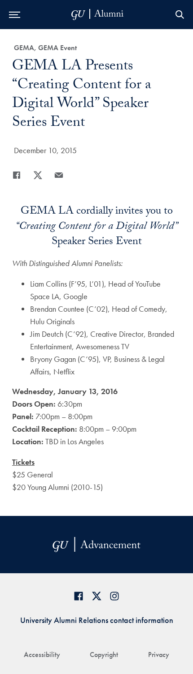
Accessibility (42, 654)
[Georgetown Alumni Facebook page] (78, 596)
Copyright (104, 654)
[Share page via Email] (59, 175)
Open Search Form (179, 14)
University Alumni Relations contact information (96, 620)
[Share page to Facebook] (16, 175)
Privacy (158, 654)
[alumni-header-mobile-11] (97, 14)
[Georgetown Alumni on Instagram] (114, 596)
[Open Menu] (14, 14)
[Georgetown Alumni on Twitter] (96, 596)
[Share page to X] (38, 175)
